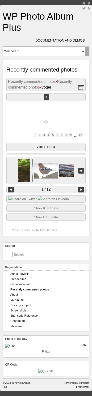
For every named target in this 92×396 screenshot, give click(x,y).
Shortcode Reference (24, 315)
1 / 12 (46, 189)
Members (16, 326)
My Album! (17, 300)
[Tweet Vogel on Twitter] (22, 199)
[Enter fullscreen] (86, 5)
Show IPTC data (46, 208)
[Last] (81, 171)
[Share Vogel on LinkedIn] (53, 199)
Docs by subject (20, 305)
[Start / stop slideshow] (46, 97)
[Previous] (11, 189)
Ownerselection (20, 284)
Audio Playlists (19, 274)
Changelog (17, 321)
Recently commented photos (32, 82)
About (14, 294)
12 (80, 135)
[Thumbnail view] (81, 87)
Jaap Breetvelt (32, 230)
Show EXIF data (46, 217)
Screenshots (18, 310)
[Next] (81, 189)
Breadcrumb (18, 279)
